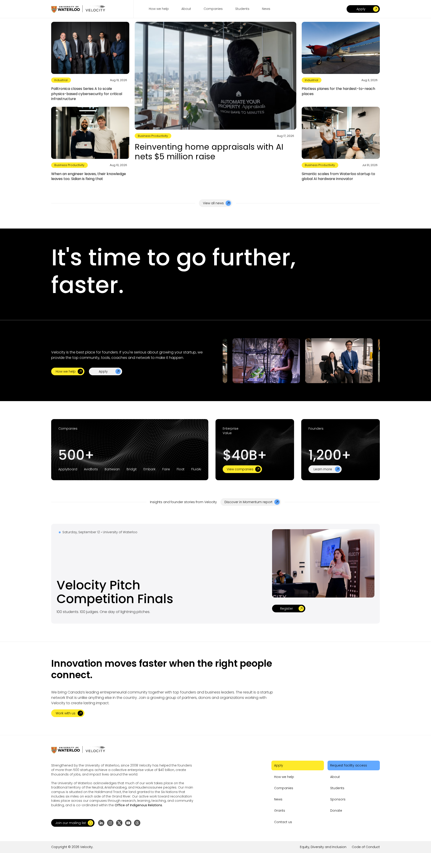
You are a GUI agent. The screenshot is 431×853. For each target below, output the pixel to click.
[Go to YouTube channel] (128, 823)
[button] (73, 823)
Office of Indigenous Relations (138, 805)
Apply (278, 765)
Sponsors (337, 799)
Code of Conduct (366, 847)
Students (337, 788)
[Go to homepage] (78, 9)
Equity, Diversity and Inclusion (323, 847)
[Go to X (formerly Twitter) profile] (119, 823)
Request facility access (348, 765)
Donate (336, 810)
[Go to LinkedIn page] (101, 823)
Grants (279, 810)
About (335, 777)
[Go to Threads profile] (137, 823)
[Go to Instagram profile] (110, 823)
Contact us (283, 822)
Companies (283, 788)
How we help (284, 777)
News (278, 799)
